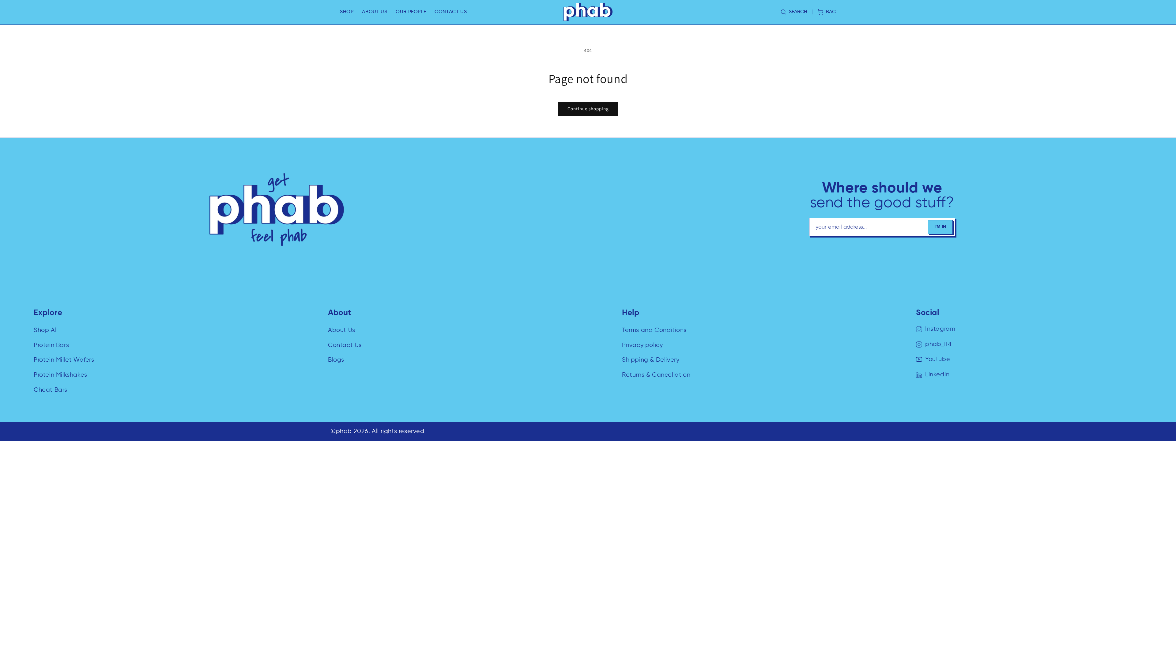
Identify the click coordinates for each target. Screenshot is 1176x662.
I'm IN (940, 227)
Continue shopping (588, 109)
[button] (346, 12)
